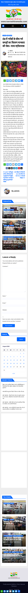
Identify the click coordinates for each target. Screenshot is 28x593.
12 (10, 360)
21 (17, 363)
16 (23, 360)
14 (17, 360)
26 (10, 366)
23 (23, 363)
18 (7, 363)
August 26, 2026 (9, 509)
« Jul (13, 373)
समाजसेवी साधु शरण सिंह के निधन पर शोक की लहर (13, 228)
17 (4, 363)
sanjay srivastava (18, 216)
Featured (6, 535)
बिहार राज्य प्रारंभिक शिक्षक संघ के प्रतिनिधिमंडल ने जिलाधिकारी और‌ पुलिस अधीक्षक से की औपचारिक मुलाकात (13, 386)
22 (20, 363)
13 (14, 360)
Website (5, 310)
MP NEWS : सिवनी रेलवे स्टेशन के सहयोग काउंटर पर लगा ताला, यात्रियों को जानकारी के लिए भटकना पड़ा (14, 397)
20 (14, 363)
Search (4, 334)
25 (7, 366)
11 (7, 360)
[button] (21, 26)
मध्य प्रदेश (18, 535)
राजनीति (11, 35)
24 (4, 366)
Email (4, 303)
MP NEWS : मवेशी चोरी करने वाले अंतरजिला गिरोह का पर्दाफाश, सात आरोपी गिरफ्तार (13, 556)
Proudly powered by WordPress (9, 584)
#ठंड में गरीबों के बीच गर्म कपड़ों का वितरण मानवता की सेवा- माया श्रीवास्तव (16, 54)
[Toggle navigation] (13, 26)
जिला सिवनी (10, 535)
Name (4, 296)
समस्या (22, 535)
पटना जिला (4, 35)
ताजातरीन (5, 209)
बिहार (7, 35)
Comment (5, 266)
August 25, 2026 (9, 525)
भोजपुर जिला (12, 209)
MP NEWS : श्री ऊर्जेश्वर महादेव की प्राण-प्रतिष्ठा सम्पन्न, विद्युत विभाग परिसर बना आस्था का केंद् (14, 243)
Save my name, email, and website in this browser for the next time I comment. (13, 320)
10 (4, 360)
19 (10, 363)
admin (11, 50)
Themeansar (13, 586)
